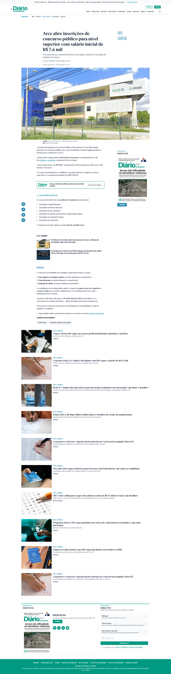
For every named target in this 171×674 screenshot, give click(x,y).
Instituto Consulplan (47, 160)
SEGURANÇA (121, 11)
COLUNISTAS (150, 11)
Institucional (83, 663)
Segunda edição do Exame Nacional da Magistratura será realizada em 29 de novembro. (77, 417)
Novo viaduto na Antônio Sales (75, 2)
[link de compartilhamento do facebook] (23, 209)
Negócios (24, 17)
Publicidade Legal (132, 2)
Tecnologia (55, 16)
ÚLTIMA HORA (95, 11)
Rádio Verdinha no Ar (41, 2)
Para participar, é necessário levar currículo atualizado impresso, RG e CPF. (73, 552)
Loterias (62, 16)
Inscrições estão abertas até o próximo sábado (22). (67, 528)
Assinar (122, 205)
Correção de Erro (131, 663)
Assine (57, 663)
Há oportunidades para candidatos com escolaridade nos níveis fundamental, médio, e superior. (79, 444)
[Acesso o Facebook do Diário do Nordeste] (59, 628)
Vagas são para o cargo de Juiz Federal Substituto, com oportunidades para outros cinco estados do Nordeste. (84, 498)
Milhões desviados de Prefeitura (57, 2)
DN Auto (38, 16)
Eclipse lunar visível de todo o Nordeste (113, 2)
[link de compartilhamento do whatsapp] (23, 204)
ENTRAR (149, 7)
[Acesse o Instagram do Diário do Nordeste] (54, 628)
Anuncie (36, 663)
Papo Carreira (46, 16)
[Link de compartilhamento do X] (23, 215)
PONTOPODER (112, 11)
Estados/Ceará (42, 322)
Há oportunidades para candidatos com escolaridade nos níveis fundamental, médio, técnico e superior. (81, 579)
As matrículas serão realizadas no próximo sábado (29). (68, 336)
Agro (33, 16)
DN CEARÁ (104, 11)
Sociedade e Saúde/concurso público (60, 322)
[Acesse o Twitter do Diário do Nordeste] (63, 628)
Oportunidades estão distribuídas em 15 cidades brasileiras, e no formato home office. (77, 471)
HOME (88, 11)
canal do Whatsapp (96, 313)
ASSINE (157, 7)
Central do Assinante (69, 663)
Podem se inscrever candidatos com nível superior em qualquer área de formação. (76, 363)
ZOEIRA (143, 11)
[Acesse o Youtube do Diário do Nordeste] (67, 628)
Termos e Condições (121, 647)
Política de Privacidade (136, 647)
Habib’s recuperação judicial (93, 2)
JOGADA (129, 11)
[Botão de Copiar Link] (23, 220)
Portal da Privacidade (115, 663)
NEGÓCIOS (136, 11)
